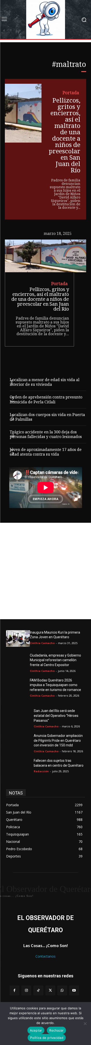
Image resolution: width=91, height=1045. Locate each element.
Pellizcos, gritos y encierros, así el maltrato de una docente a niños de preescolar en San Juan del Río (64, 136)
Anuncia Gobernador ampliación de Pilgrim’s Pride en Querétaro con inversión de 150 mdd (58, 740)
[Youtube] (74, 990)
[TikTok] (38, 990)
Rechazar (56, 1030)
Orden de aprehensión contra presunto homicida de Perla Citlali (46, 400)
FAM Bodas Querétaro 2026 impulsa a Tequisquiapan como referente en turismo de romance (55, 685)
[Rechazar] (85, 1023)
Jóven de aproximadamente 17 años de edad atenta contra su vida (46, 452)
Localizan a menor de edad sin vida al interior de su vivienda (44, 382)
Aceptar (36, 1030)
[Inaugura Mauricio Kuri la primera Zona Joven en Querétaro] (18, 638)
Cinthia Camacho (42, 643)
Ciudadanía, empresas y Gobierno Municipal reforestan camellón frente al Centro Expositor (55, 660)
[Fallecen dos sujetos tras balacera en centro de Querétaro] (18, 766)
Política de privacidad (46, 1038)
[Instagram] (26, 990)
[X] (50, 990)
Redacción (41, 771)
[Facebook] (14, 990)
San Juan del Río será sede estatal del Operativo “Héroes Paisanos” (56, 715)
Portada (71, 93)
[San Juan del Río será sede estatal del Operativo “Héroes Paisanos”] (18, 717)
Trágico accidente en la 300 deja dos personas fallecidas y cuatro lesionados (46, 434)
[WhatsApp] (62, 990)
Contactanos (45, 956)
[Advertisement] (45, 571)
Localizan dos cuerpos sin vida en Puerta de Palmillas (47, 417)
